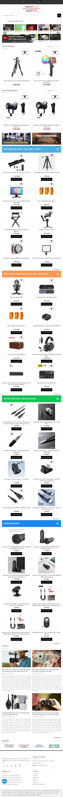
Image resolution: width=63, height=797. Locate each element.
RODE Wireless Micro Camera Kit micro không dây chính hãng (47, 97)
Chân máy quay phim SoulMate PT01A (46, 172)
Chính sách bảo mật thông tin (10, 784)
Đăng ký (35, 780)
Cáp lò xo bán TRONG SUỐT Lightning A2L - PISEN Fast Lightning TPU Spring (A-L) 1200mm (16, 634)
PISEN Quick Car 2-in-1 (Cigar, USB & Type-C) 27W (46, 633)
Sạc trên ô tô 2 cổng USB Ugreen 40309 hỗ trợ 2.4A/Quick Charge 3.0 (16, 576)
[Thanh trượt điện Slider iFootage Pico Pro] (16, 162)
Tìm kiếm (35, 775)
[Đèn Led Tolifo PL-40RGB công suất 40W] (16, 248)
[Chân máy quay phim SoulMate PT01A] (46, 162)
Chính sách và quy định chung (10, 775)
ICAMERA (38, 795)
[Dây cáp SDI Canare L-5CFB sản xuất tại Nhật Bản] (46, 440)
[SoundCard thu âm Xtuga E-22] (46, 372)
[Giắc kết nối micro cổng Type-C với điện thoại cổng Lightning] (46, 469)
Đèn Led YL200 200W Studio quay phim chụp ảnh (16, 126)
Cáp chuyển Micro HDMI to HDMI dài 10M (16, 508)
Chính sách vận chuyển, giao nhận (11, 780)
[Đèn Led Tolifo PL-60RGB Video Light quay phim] (16, 64)
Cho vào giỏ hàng (16, 179)
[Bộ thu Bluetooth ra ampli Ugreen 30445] (46, 315)
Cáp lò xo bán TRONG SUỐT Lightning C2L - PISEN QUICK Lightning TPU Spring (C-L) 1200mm (46, 605)
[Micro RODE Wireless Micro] (46, 190)
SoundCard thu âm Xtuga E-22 (46, 383)
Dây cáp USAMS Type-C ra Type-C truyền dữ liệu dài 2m (46, 508)
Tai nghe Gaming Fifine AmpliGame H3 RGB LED (46, 355)
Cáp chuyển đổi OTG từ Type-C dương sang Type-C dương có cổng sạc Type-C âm (16, 423)
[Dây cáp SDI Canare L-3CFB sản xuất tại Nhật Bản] (16, 440)
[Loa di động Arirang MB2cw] (16, 344)
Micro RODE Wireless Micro (47, 201)
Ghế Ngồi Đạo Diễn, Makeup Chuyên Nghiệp (16, 230)
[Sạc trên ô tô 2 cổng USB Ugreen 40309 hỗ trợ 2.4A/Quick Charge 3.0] (16, 565)
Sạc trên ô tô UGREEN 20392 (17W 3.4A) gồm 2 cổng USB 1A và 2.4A (16, 547)
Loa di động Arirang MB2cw (16, 354)
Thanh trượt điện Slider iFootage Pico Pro (16, 172)
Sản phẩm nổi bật (9, 91)
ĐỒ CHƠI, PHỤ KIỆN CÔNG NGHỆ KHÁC (20, 399)
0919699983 (37, 763)
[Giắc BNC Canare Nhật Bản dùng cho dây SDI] (46, 411)
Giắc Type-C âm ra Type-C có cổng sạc (16, 479)
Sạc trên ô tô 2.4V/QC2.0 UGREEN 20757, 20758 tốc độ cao (47, 547)
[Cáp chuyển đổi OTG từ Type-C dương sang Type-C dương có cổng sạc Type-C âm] (16, 411)
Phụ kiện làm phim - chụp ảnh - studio (22, 149)
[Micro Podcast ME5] (16, 287)
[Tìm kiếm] (59, 15)
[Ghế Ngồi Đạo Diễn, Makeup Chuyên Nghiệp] (16, 219)
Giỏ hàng (35, 782)
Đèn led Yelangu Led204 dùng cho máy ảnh (46, 258)
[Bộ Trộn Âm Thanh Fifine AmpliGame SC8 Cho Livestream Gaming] (16, 372)
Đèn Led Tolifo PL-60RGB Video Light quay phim (16, 81)
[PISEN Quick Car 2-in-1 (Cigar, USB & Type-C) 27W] (46, 622)
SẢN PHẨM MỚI (8, 46)
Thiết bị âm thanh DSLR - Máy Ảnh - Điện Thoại (26, 274)
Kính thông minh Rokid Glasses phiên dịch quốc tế (46, 52)
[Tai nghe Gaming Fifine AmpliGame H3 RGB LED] (46, 344)
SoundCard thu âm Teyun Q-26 (47, 297)
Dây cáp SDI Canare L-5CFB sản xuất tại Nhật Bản (47, 451)
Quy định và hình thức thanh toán (11, 777)
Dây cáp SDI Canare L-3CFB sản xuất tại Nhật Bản (16, 451)
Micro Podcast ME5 (16, 297)
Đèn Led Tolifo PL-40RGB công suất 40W (16, 258)
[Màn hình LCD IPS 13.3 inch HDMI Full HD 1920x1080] (16, 190)
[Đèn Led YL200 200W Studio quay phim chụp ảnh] (16, 108)
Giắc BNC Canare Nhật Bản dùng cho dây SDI (46, 423)
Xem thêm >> (50, 46)
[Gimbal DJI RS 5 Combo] (46, 219)
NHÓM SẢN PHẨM (11, 523)
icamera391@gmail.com (41, 765)
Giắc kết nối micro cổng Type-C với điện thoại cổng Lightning (46, 480)
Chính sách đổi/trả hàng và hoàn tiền (12, 782)
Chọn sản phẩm (16, 265)
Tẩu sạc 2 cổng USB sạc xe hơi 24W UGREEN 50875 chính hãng (46, 576)
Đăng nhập (36, 777)
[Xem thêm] (56, 269)
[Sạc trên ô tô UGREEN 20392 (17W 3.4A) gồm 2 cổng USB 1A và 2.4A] (16, 536)
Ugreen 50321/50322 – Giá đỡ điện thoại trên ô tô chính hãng (16, 604)
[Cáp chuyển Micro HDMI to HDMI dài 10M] (16, 497)
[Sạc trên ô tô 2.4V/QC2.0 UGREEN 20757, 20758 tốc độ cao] (46, 536)
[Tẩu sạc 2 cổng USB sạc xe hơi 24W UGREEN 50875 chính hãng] (46, 565)
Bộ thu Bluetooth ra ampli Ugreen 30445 (46, 326)
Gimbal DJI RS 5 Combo (46, 229)
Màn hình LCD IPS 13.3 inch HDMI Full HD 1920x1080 (16, 202)
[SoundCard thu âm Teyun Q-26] (46, 287)
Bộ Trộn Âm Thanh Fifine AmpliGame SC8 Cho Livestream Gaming (16, 383)
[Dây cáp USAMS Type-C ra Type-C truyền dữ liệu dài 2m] (46, 497)
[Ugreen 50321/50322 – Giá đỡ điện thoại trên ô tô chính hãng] (16, 593)
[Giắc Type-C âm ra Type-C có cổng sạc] (16, 469)
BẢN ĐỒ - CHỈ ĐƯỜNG (39, 784)
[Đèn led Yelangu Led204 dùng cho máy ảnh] (46, 248)
